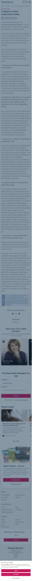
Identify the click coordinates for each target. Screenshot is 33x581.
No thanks (16, 574)
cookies (7, 564)
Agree (16, 570)
